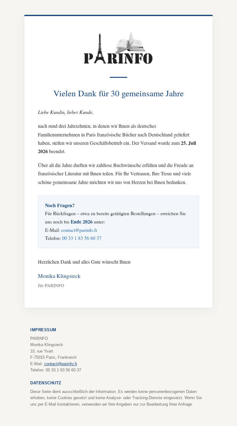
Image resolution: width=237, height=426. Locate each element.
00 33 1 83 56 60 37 (82, 238)
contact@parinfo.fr (79, 230)
